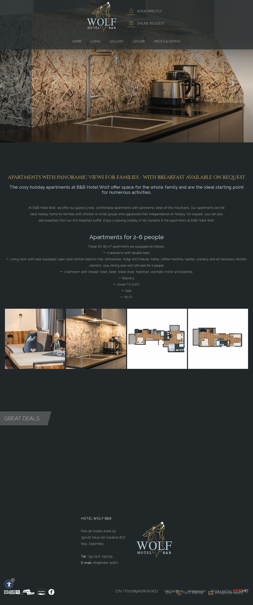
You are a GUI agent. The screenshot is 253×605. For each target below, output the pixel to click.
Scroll (17, 593)
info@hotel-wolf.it (105, 563)
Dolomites (96, 544)
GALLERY (117, 41)
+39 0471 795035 (100, 556)
